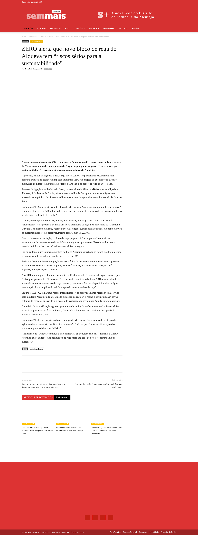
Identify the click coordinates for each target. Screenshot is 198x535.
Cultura (122, 29)
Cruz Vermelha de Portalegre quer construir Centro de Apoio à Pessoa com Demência (37, 430)
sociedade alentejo (36, 349)
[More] (70, 81)
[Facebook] (160, 2)
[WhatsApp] (63, 81)
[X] (169, 2)
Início (24, 36)
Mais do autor (62, 397)
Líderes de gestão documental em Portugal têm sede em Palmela (99, 385)
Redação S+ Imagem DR (33, 69)
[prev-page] (23, 439)
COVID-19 (41, 29)
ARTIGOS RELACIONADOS (38, 397)
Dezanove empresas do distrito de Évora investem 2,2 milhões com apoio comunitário (106, 430)
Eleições (28, 29)
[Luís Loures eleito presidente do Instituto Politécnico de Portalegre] (72, 414)
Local (68, 29)
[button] (172, 29)
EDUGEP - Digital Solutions (73, 532)
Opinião (135, 29)
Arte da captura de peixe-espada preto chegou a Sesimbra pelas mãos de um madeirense (43, 385)
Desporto (108, 29)
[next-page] (28, 439)
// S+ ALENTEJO (47, 36)
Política (80, 29)
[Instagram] (164, 2)
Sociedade (55, 29)
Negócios (94, 29)
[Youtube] (174, 2)
